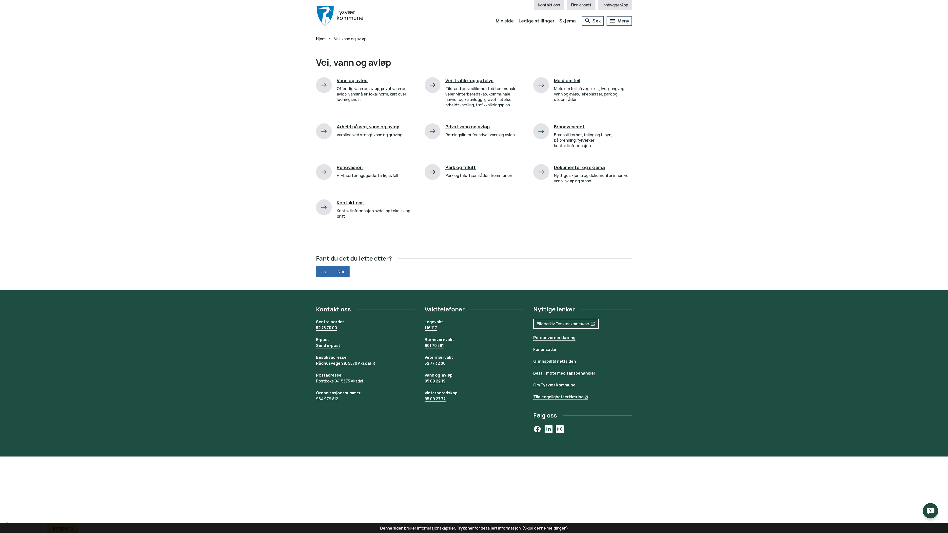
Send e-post (328, 345)
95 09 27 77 (435, 398)
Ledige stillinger (536, 21)
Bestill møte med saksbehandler (564, 373)
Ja (324, 271)
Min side (505, 21)
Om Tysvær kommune (554, 385)
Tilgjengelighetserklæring (558, 397)
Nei (340, 271)
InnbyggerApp (615, 5)
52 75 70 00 (326, 327)
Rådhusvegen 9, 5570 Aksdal (343, 363)
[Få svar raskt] (930, 510)
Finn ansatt (581, 5)
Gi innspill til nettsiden (554, 361)
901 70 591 (434, 345)
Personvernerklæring (554, 337)
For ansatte (544, 349)
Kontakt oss (549, 5)
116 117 (431, 327)
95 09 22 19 (435, 381)
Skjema (567, 21)
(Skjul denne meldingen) (545, 528)
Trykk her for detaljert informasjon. (489, 528)
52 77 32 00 (435, 363)
